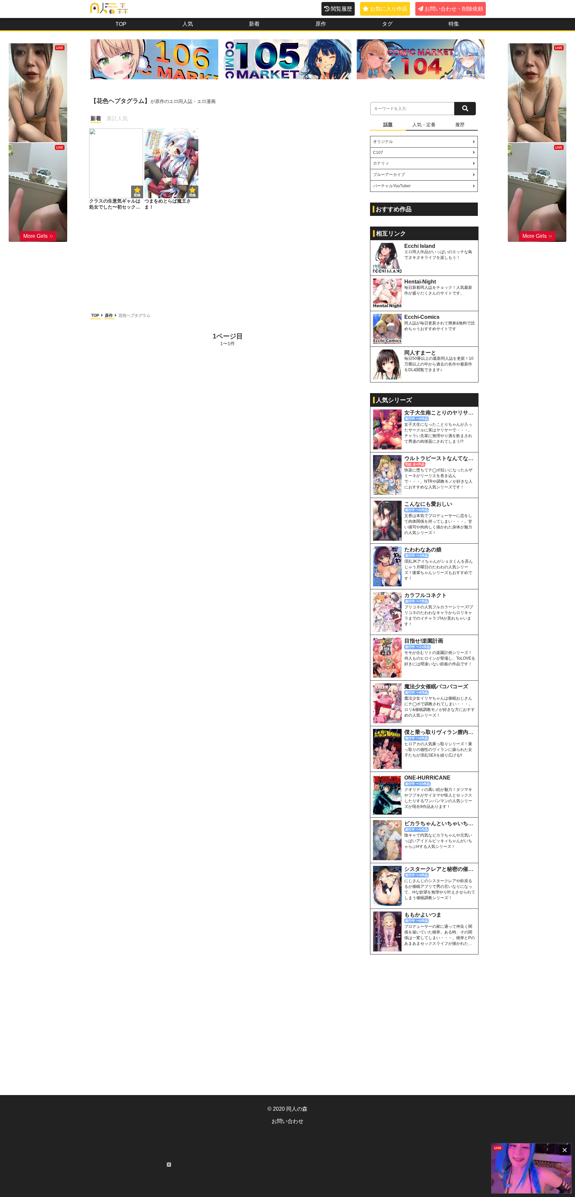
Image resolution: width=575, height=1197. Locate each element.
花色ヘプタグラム (134, 315)
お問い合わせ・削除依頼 (454, 9)
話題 (388, 124)
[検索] (465, 108)
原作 (320, 24)
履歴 (460, 124)
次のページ (339, 339)
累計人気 (117, 118)
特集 (454, 24)
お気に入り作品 (388, 9)
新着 (254, 24)
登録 (192, 195)
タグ (387, 24)
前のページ (115, 339)
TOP (120, 24)
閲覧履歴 (341, 9)
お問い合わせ (287, 1121)
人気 (187, 24)
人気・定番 (424, 124)
